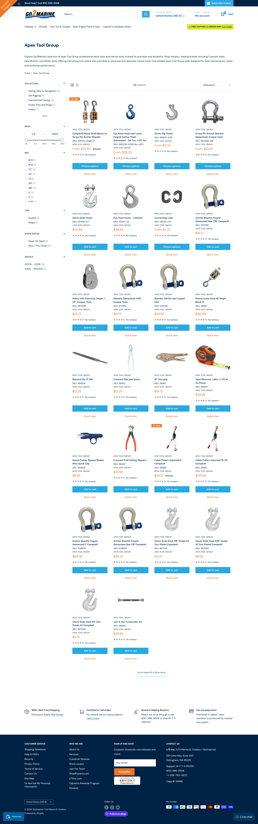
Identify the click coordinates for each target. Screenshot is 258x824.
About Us (74, 749)
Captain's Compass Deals (117, 26)
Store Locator (76, 763)
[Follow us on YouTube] (118, 807)
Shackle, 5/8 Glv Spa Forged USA (169, 300)
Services (74, 754)
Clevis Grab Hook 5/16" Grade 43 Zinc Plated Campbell (211, 543)
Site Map (29, 778)
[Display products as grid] (72, 85)
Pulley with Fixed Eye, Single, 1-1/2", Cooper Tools (89, 300)
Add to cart (90, 246)
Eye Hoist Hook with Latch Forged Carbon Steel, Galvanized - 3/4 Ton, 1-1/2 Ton (129, 137)
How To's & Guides (60, 26)
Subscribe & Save (221, 3)
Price (27, 126)
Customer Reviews (79, 759)
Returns (28, 759)
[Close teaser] (18, 3)
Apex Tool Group (81, 129)
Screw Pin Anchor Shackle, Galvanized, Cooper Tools (209, 135)
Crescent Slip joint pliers (126, 379)
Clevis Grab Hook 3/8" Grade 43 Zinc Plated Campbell (171, 543)
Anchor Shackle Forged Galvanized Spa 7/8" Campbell (129, 543)
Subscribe (124, 771)
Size (27, 152)
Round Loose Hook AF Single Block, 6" (210, 300)
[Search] (146, 14)
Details (59, 714)
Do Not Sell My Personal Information (37, 785)
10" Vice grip (161, 379)
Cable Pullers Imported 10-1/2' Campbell (211, 462)
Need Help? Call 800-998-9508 (41, 3)
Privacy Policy (32, 763)
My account (202, 15)
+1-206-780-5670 (176, 775)
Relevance (209, 85)
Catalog (28, 26)
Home (27, 73)
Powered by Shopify (34, 813)
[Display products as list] (77, 85)
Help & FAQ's (31, 754)
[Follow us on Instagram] (112, 807)
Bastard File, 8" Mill (82, 379)
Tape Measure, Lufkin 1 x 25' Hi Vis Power (211, 381)
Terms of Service (33, 768)
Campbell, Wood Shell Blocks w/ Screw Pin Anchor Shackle (89, 135)
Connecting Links (163, 217)
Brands (43, 26)
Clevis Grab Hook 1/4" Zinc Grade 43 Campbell (86, 623)
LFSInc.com (75, 778)
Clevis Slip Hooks (163, 133)
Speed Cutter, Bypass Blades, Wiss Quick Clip (88, 462)
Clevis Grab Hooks (82, 217)
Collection (31, 83)
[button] (9, 9)
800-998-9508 (175, 770)
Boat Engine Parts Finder (86, 26)
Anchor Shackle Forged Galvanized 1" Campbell (85, 543)
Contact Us (30, 773)
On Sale (29, 256)
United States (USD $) (36, 802)
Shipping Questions (35, 749)
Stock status (32, 233)
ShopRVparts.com (79, 773)
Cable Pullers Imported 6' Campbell (168, 462)
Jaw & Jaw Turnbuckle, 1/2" (127, 621)
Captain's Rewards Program (84, 783)
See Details (227, 26)
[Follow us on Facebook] (106, 807)
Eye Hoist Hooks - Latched (127, 217)
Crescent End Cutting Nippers (129, 460)
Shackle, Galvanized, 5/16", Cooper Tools (127, 300)
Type (27, 210)
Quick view (90, 173)
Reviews (73, 788)
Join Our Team (77, 768)
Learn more (93, 718)
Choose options (89, 166)
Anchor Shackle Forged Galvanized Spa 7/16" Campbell (212, 219)
